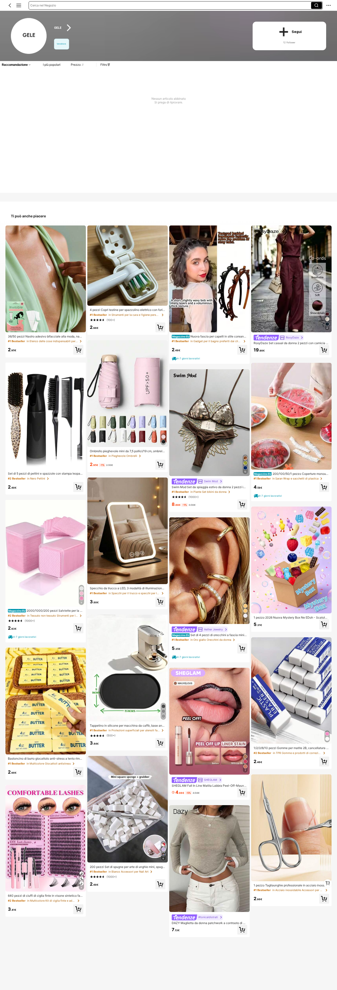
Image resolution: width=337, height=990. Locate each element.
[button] (9, 5)
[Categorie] (18, 5)
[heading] (148, 27)
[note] (22, 637)
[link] (29, 36)
